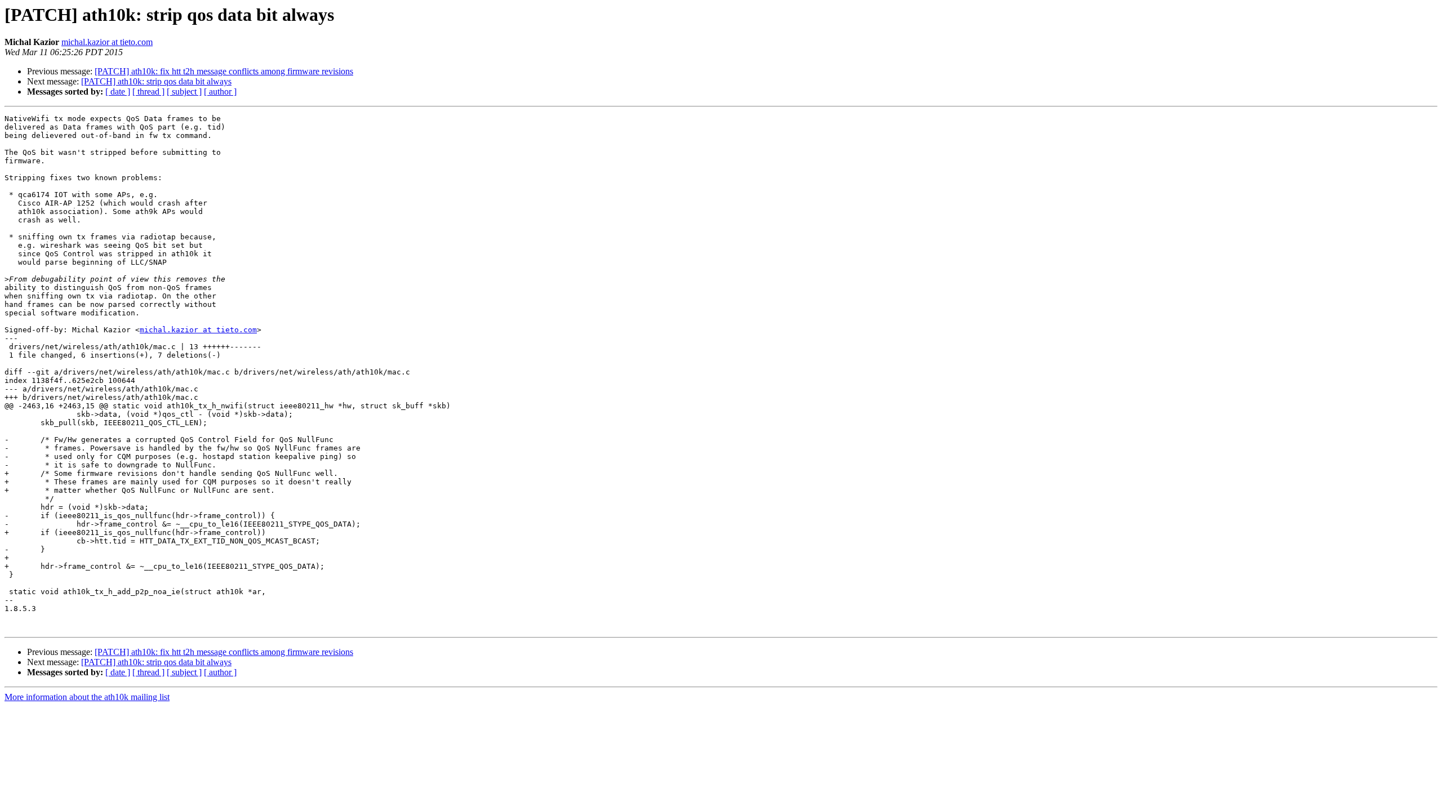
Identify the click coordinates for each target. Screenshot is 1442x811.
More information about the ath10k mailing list (87, 697)
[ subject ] (184, 91)
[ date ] (117, 91)
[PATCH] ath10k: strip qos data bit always (156, 81)
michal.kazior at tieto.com (107, 42)
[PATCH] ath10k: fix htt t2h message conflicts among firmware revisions (224, 71)
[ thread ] (148, 91)
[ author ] (220, 91)
